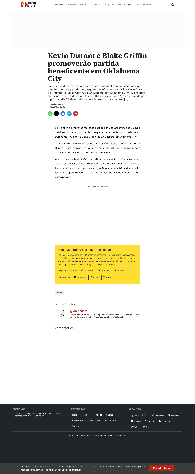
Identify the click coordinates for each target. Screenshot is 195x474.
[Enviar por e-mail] (75, 113)
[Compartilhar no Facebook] (62, 113)
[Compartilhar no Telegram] (69, 113)
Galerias (96, 4)
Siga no (62, 270)
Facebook (81, 277)
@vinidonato (57, 104)
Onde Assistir (142, 4)
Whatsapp (89, 270)
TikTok (96, 277)
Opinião (84, 4)
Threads (109, 277)
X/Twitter (66, 277)
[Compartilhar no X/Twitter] (56, 113)
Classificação (124, 4)
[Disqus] (97, 366)
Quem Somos (110, 420)
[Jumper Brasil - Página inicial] (28, 4)
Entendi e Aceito (161, 468)
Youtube (120, 270)
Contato (75, 426)
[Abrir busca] (172, 5)
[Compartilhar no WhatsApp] (50, 113)
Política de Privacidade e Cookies (64, 470)
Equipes (108, 4)
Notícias (59, 4)
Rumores (71, 4)
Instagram (104, 270)
